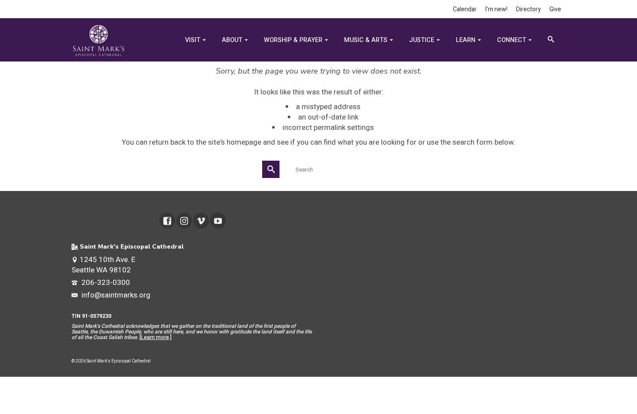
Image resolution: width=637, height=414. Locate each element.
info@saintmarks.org (115, 295)
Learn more (155, 337)
